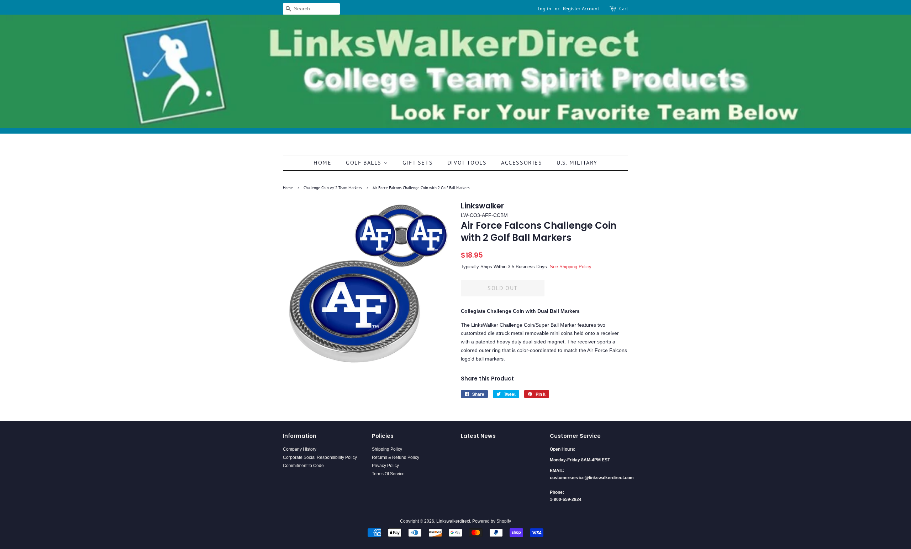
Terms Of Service (388, 473)
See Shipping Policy (570, 266)
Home (322, 162)
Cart (623, 8)
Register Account (581, 8)
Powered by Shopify (491, 521)
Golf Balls (365, 162)
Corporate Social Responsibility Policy (320, 457)
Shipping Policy (387, 449)
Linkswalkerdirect (453, 521)
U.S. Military (577, 162)
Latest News (478, 436)
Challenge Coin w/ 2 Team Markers (333, 187)
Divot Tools (467, 162)
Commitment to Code (303, 465)
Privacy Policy (385, 465)
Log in (544, 8)
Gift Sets (417, 162)
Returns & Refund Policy (395, 457)
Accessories (521, 162)
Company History (299, 449)
